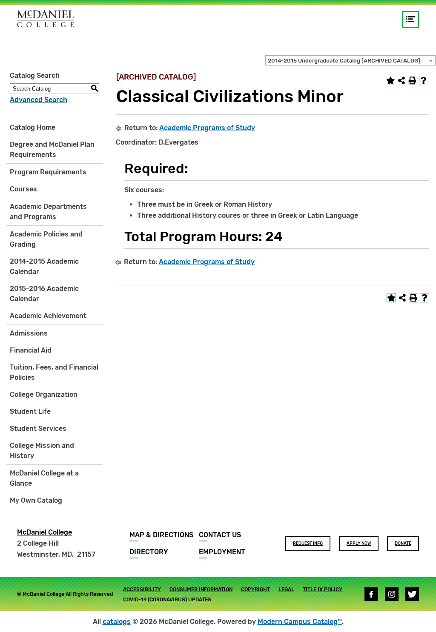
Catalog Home (32, 127)
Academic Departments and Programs (48, 211)
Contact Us (220, 535)
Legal (286, 589)
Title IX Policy (322, 589)
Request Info (308, 543)
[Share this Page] (401, 80)
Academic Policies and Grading (46, 239)
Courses (23, 189)
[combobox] (350, 60)
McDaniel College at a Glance (44, 478)
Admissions (29, 333)
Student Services (38, 428)
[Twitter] (412, 594)
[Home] (46, 18)
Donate (403, 543)
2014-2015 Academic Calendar (44, 266)
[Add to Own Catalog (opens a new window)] (390, 80)
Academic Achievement (48, 316)
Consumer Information (200, 589)
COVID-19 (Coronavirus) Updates (167, 600)
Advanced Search (38, 100)
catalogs (117, 622)
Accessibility (142, 589)
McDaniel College (44, 532)
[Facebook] (371, 594)
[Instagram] (392, 594)
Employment (222, 552)
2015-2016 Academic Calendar (44, 294)
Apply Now (359, 543)
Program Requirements (48, 172)
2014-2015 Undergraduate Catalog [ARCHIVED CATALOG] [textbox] (344, 60)
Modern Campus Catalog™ (300, 622)
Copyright (255, 589)
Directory (148, 552)
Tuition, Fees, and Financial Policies (54, 372)
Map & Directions (161, 535)
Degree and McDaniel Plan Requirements (52, 149)
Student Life (30, 411)
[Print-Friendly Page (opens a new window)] (412, 80)
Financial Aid (31, 350)
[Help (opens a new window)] (423, 80)
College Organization (43, 394)
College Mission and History (42, 450)
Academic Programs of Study (207, 128)
